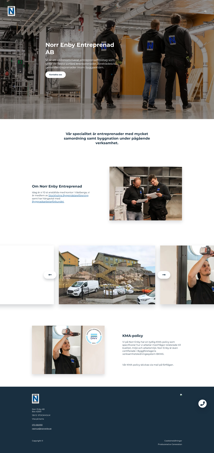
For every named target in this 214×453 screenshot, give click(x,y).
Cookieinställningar (173, 441)
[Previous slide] (50, 275)
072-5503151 (37, 425)
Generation (177, 444)
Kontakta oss (55, 74)
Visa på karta (38, 419)
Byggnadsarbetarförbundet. (48, 201)
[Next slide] (164, 275)
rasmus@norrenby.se (41, 428)
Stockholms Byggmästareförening (68, 195)
